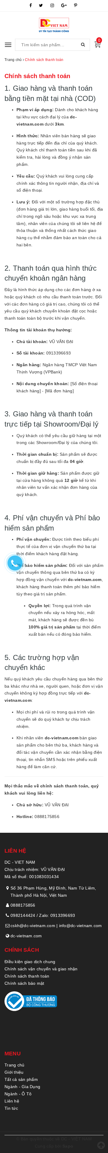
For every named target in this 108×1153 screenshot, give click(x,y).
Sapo (67, 1146)
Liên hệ (11, 1101)
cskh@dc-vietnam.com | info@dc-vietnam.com (56, 925)
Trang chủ (14, 1065)
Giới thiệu (14, 1072)
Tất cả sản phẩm (21, 1079)
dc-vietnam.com (26, 935)
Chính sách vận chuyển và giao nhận (41, 968)
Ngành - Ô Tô (18, 1093)
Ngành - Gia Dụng (22, 1086)
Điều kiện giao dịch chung (29, 961)
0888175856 (22, 905)
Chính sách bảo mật (24, 983)
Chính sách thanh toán (37, 76)
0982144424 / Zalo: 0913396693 (42, 915)
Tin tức (11, 1108)
